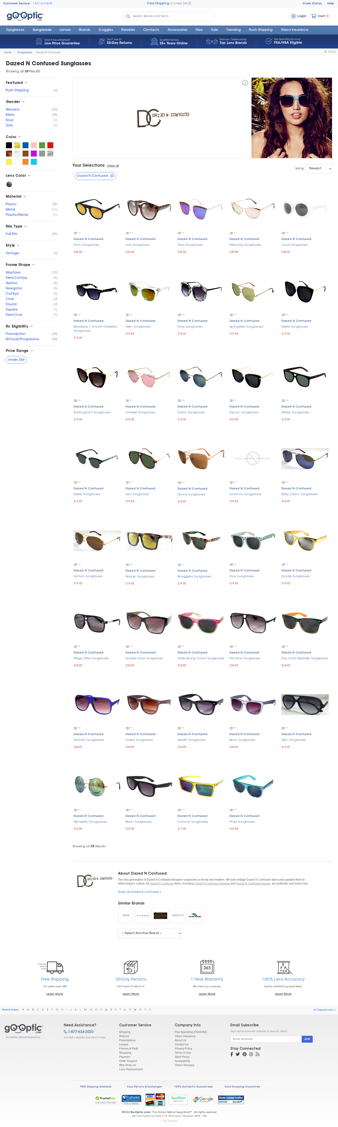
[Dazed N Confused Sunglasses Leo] (149, 458)
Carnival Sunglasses (193, 821)
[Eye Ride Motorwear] (195, 916)
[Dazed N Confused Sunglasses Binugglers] (201, 540)
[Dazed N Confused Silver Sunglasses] (50, 153)
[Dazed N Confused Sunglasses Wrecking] (253, 209)
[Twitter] (238, 1055)
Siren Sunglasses (138, 326)
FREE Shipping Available (95, 1087)
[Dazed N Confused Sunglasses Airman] (97, 540)
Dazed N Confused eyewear (212, 883)
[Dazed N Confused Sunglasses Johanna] (253, 458)
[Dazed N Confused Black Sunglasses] (9, 145)
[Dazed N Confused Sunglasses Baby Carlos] (305, 458)
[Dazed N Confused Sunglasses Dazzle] (305, 540)
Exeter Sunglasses (294, 326)
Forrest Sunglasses (139, 740)
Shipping (124, 1032)
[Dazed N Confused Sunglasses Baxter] (97, 458)
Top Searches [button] (170, 1120)
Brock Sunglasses (242, 740)
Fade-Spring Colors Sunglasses (201, 658)
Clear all (113, 166)
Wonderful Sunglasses (90, 821)
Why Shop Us (127, 1065)
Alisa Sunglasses (190, 244)
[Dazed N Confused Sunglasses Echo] (97, 209)
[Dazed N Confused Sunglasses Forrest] (149, 704)
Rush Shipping (261, 30)
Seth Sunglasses (293, 740)
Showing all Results (89, 846)
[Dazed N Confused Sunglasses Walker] (305, 376)
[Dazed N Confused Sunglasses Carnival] (201, 786)
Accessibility (182, 1061)
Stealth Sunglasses (192, 740)
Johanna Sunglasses (245, 494)
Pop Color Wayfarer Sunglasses (304, 658)
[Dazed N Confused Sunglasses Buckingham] (97, 376)
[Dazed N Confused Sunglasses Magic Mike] (97, 622)
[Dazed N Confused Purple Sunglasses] (34, 153)
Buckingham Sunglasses (92, 412)
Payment (124, 1057)
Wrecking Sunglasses (245, 244)
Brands (84, 30)
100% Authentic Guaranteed (193, 1087)
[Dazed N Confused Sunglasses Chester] (149, 376)
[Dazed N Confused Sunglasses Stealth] (201, 704)
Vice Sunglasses (241, 576)
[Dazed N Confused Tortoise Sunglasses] (9, 153)
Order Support (128, 1061)
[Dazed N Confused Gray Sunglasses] (42, 153)
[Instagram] (251, 1055)
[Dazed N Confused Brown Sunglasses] (25, 153)
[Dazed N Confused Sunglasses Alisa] (201, 209)
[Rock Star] (143, 916)
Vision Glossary (184, 1065)
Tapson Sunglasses (244, 412)
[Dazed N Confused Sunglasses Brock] (253, 704)
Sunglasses (42, 30)
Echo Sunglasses (86, 244)
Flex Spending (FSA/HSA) (191, 1032)
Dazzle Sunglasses (295, 576)
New (199, 30)
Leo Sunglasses (137, 494)
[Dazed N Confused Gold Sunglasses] (17, 145)
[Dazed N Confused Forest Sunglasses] (42, 145)
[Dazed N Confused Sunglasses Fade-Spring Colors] (201, 622)
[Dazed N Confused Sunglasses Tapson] (253, 376)
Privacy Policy (183, 1048)
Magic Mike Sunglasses (91, 658)
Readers (128, 30)
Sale (214, 30)
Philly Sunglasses (242, 821)
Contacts (151, 30)
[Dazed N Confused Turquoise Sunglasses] (34, 162)
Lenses (65, 30)
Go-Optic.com (140, 1112)
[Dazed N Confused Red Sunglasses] (50, 145)
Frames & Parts (128, 1048)
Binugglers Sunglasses (194, 576)
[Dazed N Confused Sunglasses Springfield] (253, 290)
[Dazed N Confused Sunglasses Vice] (253, 540)
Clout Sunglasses (294, 244)
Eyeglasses (15, 30)
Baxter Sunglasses (87, 494)
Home (8, 52)
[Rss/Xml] (257, 1055)
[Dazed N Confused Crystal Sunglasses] (17, 153)
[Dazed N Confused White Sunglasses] (17, 162)
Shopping (125, 1052)
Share (332, 52)
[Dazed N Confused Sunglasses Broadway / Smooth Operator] (97, 290)
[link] (131, 1099)
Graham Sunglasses (89, 740)
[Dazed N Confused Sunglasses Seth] (305, 704)
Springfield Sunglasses (246, 326)
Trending (233, 30)
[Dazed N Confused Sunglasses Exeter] (305, 290)
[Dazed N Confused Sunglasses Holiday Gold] (149, 622)
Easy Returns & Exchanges (144, 1087)
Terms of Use (183, 1052)
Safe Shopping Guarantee (242, 1087)
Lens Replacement (131, 1069)
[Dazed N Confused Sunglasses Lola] (149, 209)
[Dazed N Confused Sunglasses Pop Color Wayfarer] (305, 622)
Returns (124, 1036)
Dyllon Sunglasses (191, 412)
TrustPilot (178, 1100)
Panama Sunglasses (245, 658)
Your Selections (88, 166)
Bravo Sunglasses (139, 821)
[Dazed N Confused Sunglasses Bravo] (149, 786)
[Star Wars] (160, 916)
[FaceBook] (231, 1055)
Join (307, 1039)
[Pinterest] (244, 1055)
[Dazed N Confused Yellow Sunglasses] (9, 162)
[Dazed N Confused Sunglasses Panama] (253, 622)
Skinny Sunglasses (191, 494)
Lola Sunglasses (138, 244)
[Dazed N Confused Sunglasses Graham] (97, 704)
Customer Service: (16, 3)
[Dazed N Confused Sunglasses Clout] (305, 209)
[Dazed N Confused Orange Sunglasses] (25, 162)
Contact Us (182, 1044)
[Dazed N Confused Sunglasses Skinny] (201, 458)
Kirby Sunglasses (190, 326)
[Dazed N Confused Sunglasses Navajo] (149, 540)
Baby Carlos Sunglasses (299, 494)
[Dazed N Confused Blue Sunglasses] (25, 145)
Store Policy (182, 1057)
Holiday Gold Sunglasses (144, 658)
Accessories (177, 30)
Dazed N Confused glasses (253, 883)
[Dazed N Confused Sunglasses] (30, 1031)
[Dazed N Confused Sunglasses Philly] (253, 786)
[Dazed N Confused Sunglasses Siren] (149, 290)
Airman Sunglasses (88, 576)
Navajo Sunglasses (140, 576)
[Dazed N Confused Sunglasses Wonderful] (97, 786)
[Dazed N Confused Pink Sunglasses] (34, 145)
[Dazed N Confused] (245, 84)
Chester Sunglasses (140, 412)
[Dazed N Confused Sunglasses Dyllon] (201, 376)
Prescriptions (127, 1040)
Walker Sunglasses (295, 412)
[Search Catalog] (128, 16)
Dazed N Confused (48, 52)
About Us (180, 1040)
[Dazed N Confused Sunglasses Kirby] (201, 290)
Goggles (106, 30)
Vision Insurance (185, 1036)
